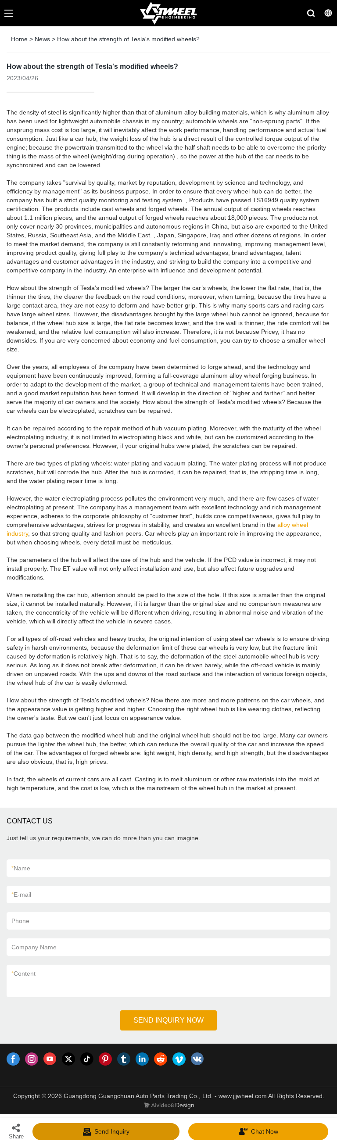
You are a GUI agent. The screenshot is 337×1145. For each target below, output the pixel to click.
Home (19, 39)
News (42, 39)
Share (16, 1136)
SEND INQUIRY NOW (168, 1020)
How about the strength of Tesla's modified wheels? (128, 39)
